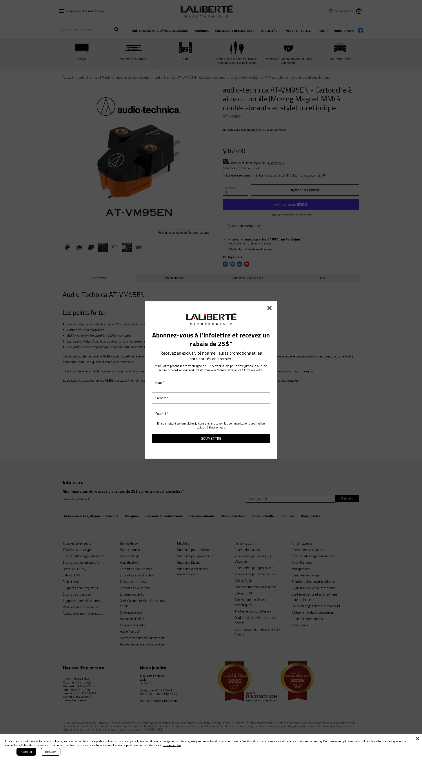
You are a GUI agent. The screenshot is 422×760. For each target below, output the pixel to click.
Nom (159, 382)
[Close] (417, 738)
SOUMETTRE (211, 438)
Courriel (161, 413)
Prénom (161, 398)
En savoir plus (172, 745)
